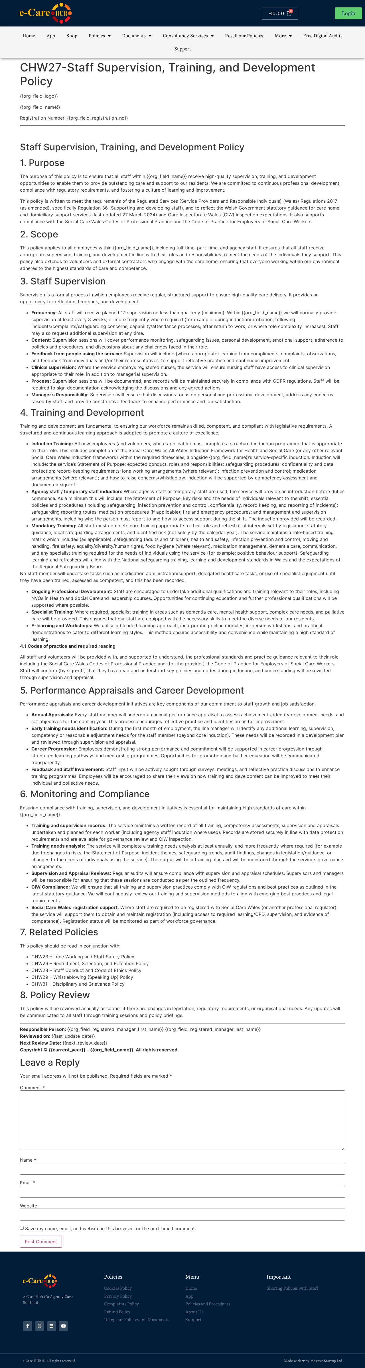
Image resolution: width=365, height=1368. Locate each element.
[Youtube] (63, 1326)
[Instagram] (39, 1326)
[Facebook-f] (27, 1326)
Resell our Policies (244, 35)
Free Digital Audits (322, 35)
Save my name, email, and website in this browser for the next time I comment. (110, 1228)
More (280, 35)
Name (28, 1160)
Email (27, 1182)
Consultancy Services (185, 35)
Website (28, 1205)
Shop (71, 35)
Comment (32, 1087)
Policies (97, 35)
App (50, 35)
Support (182, 49)
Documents (134, 35)
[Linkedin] (51, 1326)
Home (29, 35)
